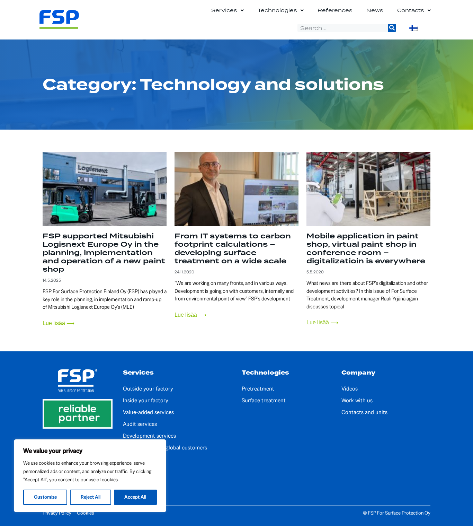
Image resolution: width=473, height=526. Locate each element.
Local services (140, 459)
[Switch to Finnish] (413, 28)
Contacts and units (364, 412)
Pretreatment (258, 388)
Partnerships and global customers (165, 447)
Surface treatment (264, 400)
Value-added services (148, 412)
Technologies (277, 10)
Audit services (140, 424)
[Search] (392, 28)
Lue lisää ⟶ (58, 323)
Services (224, 10)
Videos (349, 388)
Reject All (90, 497)
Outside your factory (148, 388)
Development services (149, 435)
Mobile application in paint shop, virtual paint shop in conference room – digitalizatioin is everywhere (365, 248)
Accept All (135, 497)
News (374, 10)
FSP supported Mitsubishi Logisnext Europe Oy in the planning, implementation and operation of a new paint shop (104, 252)
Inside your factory (145, 400)
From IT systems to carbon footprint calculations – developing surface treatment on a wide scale (233, 248)
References (335, 10)
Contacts (410, 10)
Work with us (357, 400)
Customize (45, 497)
